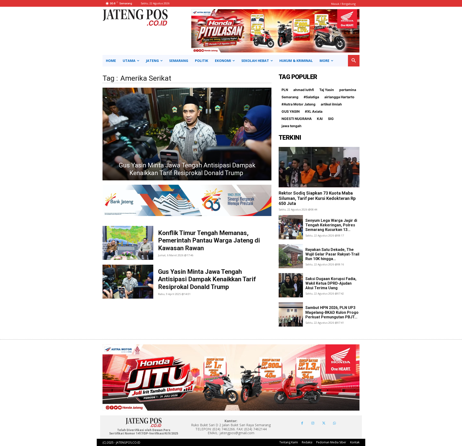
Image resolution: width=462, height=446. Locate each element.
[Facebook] (302, 423)
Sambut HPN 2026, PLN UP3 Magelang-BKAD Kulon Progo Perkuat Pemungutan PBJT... (332, 312)
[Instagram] (313, 423)
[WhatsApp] (334, 423)
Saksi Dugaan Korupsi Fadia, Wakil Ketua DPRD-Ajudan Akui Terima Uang (330, 283)
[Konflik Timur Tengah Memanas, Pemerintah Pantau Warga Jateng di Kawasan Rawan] (187, 134)
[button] (353, 60)
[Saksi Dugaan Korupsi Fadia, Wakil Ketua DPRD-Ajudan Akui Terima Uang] (291, 285)
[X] (324, 423)
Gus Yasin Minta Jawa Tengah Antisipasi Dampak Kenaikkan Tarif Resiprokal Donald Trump (207, 279)
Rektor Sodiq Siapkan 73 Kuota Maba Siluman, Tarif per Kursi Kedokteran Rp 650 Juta (317, 198)
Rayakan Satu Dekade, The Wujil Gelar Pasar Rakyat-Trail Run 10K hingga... (332, 254)
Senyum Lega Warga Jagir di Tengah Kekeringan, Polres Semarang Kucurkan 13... (331, 225)
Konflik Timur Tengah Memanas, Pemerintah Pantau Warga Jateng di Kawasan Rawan (209, 240)
